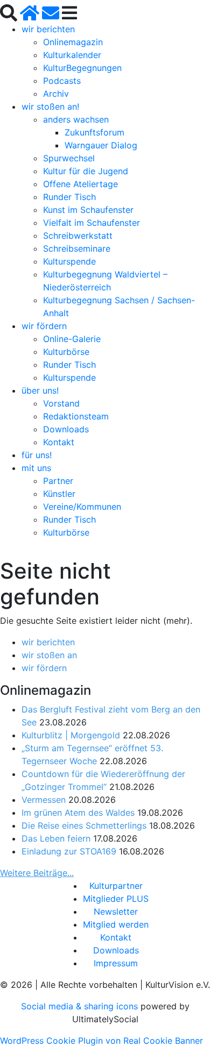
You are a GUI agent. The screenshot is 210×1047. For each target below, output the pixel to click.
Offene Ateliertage (80, 184)
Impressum (116, 963)
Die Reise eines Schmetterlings (84, 825)
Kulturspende (69, 261)
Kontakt (58, 442)
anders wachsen (76, 119)
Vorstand (61, 403)
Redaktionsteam (76, 416)
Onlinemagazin (73, 42)
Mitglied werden (116, 924)
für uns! (37, 455)
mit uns (36, 467)
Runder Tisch (69, 196)
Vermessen (44, 799)
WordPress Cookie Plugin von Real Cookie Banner (101, 1040)
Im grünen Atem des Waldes (78, 812)
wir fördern (44, 325)
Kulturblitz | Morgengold (71, 735)
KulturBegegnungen (82, 67)
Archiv (56, 93)
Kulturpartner (116, 885)
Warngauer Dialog (101, 145)
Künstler (59, 493)
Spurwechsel (69, 158)
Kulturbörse (66, 351)
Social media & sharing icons (81, 1006)
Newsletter (116, 911)
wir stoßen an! (50, 106)
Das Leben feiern (56, 838)
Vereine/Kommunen (82, 506)
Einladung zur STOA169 (69, 851)
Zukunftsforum (94, 132)
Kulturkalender (72, 54)
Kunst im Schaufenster (88, 209)
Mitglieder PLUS (116, 898)
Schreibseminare (76, 248)
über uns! (40, 390)
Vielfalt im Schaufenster (91, 222)
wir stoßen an (49, 655)
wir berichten (48, 29)
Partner (58, 480)
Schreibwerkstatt (78, 235)
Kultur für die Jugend (85, 171)
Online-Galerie (72, 338)
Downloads (66, 429)
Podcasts (62, 80)
